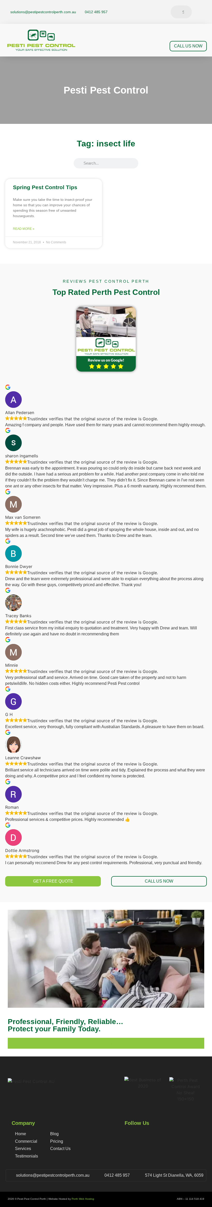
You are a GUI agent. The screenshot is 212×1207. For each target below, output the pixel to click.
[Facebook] (204, 5)
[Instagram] (204, 14)
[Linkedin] (204, 19)
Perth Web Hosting (83, 1198)
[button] (159, 46)
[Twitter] (204, 9)
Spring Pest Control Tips (45, 187)
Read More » (23, 229)
